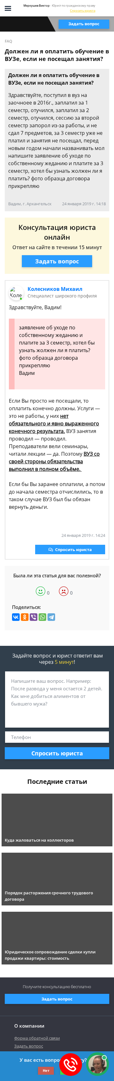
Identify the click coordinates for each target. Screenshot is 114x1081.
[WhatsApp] (42, 617)
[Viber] (33, 617)
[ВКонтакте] (16, 617)
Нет (46, 1070)
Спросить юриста (82, 11)
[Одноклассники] (24, 617)
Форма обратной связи (37, 1038)
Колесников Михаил (55, 288)
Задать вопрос (83, 24)
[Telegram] (51, 617)
